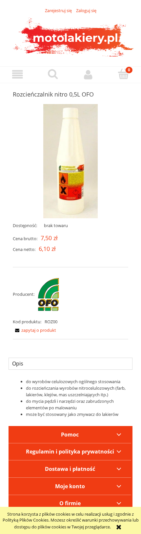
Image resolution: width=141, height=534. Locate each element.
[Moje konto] (88, 74)
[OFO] (48, 294)
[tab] (70, 363)
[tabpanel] (70, 398)
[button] (17, 74)
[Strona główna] (70, 36)
